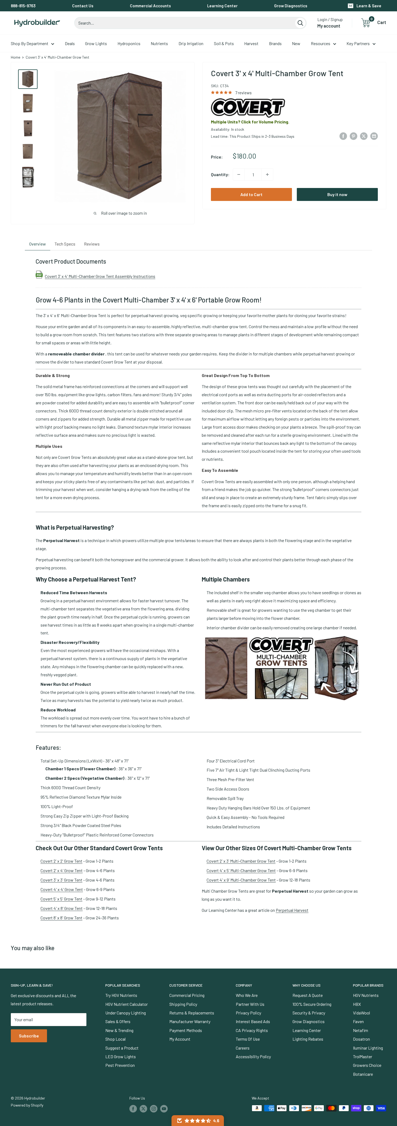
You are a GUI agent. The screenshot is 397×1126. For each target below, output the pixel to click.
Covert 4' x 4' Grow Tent (62, 889)
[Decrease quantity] (238, 174)
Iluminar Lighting (368, 1047)
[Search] (300, 23)
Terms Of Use (248, 1038)
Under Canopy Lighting (125, 1012)
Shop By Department (29, 43)
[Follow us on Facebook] (133, 1108)
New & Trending (119, 1030)
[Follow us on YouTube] (164, 1108)
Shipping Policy (183, 1004)
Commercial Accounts (150, 5)
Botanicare (363, 1074)
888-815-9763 (23, 5)
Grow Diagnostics (290, 5)
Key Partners (358, 43)
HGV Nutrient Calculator (126, 1004)
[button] (197, 1120)
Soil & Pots (224, 43)
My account (328, 25)
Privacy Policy (248, 1012)
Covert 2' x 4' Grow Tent (62, 870)
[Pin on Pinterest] (353, 136)
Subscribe (29, 1035)
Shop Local (115, 1038)
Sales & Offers (117, 1021)
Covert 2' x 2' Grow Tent (61, 860)
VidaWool (361, 1012)
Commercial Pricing (186, 995)
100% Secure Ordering (311, 1004)
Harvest (251, 43)
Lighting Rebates (307, 1038)
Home (15, 57)
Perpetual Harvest (292, 910)
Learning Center (222, 5)
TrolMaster (362, 1056)
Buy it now (337, 194)
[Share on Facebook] (343, 136)
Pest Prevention (120, 1065)
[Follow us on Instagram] (153, 1108)
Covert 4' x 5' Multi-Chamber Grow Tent (241, 870)
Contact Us (82, 5)
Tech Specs (65, 243)
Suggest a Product (122, 1047)
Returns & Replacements (191, 1012)
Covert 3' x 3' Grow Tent (61, 879)
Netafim (360, 1030)
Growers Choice (367, 1065)
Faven (358, 1021)
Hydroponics (128, 43)
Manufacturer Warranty (189, 1021)
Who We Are (247, 995)
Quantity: (220, 174)
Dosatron (361, 1038)
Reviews (92, 243)
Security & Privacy (308, 1012)
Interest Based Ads (253, 1021)
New (296, 43)
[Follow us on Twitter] (143, 1108)
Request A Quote (307, 995)
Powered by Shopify (27, 1105)
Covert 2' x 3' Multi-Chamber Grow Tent (241, 860)
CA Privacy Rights (252, 1030)
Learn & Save (368, 5)
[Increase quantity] (267, 174)
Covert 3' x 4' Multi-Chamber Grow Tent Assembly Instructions (100, 276)
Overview (37, 243)
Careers (243, 1047)
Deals (70, 43)
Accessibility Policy (253, 1056)
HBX (357, 1004)
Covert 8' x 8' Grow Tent (61, 917)
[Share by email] (374, 136)
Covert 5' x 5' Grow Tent (61, 898)
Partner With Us (250, 1004)
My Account (179, 1038)
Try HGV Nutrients (121, 995)
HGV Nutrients (366, 995)
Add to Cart (251, 194)
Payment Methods (185, 1030)
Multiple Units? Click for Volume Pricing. (250, 121)
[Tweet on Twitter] (364, 136)
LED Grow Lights (120, 1056)
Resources (320, 43)
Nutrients (159, 43)
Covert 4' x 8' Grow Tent (62, 908)
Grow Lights (96, 43)
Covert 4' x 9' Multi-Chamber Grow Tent (241, 879)
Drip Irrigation (191, 43)
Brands (275, 43)
